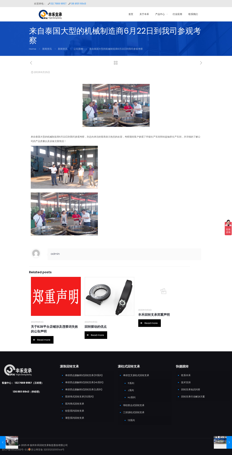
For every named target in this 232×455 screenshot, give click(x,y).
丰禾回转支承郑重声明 (154, 314)
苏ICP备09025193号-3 (14, 449)
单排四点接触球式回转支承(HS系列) (84, 382)
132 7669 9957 (58, 3)
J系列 (131, 390)
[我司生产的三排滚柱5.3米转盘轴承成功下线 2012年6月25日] (223, 442)
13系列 (131, 420)
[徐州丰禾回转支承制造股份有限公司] (50, 14)
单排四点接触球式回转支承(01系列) (84, 375)
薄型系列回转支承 (74, 418)
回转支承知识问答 (190, 389)
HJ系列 (131, 397)
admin (55, 254)
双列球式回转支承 (74, 403)
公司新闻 (78, 48)
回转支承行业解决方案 (193, 396)
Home (32, 48)
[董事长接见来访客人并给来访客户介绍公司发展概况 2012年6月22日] (9, 442)
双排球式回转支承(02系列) (79, 396)
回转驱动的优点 (96, 326)
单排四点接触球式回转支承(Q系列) (83, 389)
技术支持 (186, 382)
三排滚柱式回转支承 (133, 412)
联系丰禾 (186, 375)
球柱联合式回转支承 (133, 405)
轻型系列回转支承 (74, 410)
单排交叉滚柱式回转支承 (136, 375)
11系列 (131, 383)
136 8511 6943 (78, 3)
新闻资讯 (47, 48)
